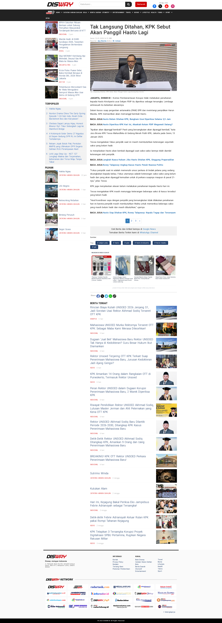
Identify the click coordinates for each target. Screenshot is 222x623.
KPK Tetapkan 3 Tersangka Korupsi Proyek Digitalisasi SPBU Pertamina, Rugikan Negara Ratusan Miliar (118, 535)
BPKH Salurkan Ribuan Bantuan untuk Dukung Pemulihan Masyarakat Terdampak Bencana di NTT (72, 26)
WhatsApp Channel (149, 232)
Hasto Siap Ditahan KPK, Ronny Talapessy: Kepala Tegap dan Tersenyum (139, 212)
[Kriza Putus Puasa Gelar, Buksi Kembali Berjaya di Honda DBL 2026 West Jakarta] (51, 75)
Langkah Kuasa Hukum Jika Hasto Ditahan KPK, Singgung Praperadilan (138, 159)
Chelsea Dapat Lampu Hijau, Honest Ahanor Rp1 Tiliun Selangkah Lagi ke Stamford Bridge (65, 126)
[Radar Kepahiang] (144, 600)
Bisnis (136, 12)
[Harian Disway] (78, 587)
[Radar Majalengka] (78, 600)
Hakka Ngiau (53, 108)
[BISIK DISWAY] (50, 12)
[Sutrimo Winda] (166, 476)
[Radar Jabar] (122, 600)
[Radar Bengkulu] (78, 606)
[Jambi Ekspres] (78, 593)
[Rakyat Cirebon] (166, 587)
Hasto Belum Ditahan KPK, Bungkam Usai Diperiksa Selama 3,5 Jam (137, 119)
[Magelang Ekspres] (166, 593)
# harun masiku (160, 243)
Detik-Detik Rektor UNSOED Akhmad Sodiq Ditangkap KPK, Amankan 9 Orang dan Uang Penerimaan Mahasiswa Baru (117, 442)
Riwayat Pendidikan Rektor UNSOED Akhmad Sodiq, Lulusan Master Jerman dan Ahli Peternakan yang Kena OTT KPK (122, 408)
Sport (168, 12)
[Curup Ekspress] (166, 600)
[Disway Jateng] (144, 593)
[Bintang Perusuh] (51, 220)
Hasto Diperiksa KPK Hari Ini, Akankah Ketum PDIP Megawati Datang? (138, 124)
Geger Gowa (65, 229)
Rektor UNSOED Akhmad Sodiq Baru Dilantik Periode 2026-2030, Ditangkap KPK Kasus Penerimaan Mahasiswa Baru (117, 425)
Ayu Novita (102, 41)
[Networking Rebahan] (51, 205)
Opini (48, 18)
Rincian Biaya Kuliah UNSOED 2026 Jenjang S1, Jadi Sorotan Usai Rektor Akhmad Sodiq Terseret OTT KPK (120, 310)
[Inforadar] (100, 593)
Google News (149, 229)
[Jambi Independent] (56, 593)
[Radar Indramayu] (144, 587)
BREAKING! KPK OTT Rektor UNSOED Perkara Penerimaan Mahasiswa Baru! (118, 458)
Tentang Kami (118, 566)
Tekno (160, 12)
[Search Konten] (128, 4)
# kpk (94, 247)
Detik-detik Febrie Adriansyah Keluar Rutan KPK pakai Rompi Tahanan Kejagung (119, 519)
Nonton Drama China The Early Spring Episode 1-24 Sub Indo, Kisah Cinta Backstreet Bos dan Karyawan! (65, 116)
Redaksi (115, 564)
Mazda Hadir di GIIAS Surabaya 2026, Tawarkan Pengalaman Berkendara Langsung (71, 43)
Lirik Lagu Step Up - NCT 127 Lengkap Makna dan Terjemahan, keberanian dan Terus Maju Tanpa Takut (64, 158)
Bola (85, 12)
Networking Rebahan (69, 200)
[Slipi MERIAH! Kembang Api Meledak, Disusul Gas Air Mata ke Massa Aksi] (51, 61)
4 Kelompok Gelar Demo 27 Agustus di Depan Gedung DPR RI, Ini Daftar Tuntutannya (65, 136)
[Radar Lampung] (122, 593)
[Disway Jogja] (100, 600)
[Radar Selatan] (166, 606)
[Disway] (56, 587)
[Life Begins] (51, 191)
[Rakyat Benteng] (144, 606)
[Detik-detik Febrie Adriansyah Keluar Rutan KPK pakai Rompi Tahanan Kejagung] (166, 521)
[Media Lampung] (122, 587)
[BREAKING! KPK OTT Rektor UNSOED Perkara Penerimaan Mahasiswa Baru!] (166, 460)
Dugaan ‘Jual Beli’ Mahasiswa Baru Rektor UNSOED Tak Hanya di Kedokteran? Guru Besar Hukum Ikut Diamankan (121, 343)
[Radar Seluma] (122, 606)
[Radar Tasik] (100, 587)
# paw (127, 243)
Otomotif (105, 12)
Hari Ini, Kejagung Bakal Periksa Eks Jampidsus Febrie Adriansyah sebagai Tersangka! (119, 504)
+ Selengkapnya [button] (169, 612)
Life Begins (64, 186)
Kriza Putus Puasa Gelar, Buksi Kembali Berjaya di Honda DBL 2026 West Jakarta (70, 74)
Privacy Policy (118, 562)
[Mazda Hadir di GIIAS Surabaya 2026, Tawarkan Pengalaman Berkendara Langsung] (51, 44)
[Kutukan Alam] (166, 491)
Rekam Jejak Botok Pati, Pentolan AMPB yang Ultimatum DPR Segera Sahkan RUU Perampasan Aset (64, 146)
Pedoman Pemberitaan (121, 569)
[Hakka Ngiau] (51, 176)
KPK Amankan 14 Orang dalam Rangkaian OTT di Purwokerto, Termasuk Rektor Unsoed (120, 375)
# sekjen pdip (102, 243)
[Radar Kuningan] (56, 600)
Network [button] (141, 4)
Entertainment (119, 12)
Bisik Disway (140, 560)
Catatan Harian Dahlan (72, 12)
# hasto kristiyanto (142, 243)
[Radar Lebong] (100, 606)
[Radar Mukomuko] (56, 606)
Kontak (115, 560)
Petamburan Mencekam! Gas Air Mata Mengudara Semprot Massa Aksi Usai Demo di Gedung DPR (72, 91)
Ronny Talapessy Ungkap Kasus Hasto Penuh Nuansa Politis (133, 165)
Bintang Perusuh (66, 214)
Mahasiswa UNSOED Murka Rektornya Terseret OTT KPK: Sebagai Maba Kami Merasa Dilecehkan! (122, 327)
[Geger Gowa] (51, 234)
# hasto (116, 243)
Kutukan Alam (98, 489)
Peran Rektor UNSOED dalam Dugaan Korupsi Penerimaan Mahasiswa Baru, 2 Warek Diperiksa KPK (120, 391)
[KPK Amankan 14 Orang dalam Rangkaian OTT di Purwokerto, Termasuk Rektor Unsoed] (166, 378)
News (58, 12)
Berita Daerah (95, 12)
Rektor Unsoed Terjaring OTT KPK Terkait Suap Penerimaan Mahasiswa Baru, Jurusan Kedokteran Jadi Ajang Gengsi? (121, 359)
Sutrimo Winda (99, 473)
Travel (128, 12)
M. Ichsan (117, 41)
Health (153, 12)
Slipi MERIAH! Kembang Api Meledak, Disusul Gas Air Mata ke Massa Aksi (72, 58)
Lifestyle (146, 12)
